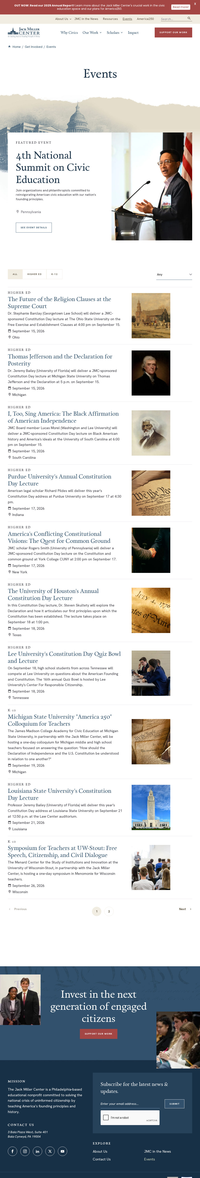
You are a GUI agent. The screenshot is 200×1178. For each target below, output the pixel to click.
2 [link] (109, 911)
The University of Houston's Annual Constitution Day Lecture (53, 594)
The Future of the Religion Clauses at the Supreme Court (59, 302)
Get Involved (33, 47)
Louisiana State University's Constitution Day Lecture (59, 794)
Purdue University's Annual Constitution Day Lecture (59, 480)
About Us (100, 1151)
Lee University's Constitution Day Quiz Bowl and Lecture (64, 657)
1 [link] (97, 911)
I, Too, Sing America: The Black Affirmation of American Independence (63, 417)
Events (149, 1159)
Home (16, 47)
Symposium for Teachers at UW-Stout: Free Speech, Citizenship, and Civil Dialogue (62, 851)
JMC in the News (157, 1151)
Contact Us (102, 1159)
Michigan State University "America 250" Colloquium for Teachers (60, 720)
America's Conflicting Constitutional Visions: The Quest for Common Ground (59, 537)
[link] (185, 909)
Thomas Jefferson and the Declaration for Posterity (60, 360)
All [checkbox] (15, 274)
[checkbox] (34, 274)
